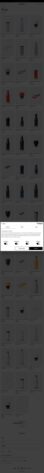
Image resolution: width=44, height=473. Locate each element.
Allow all (36, 248)
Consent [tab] (7, 226)
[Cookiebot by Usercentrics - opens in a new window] (38, 224)
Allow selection (22, 248)
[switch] (16, 244)
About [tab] (36, 226)
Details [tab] (22, 226)
